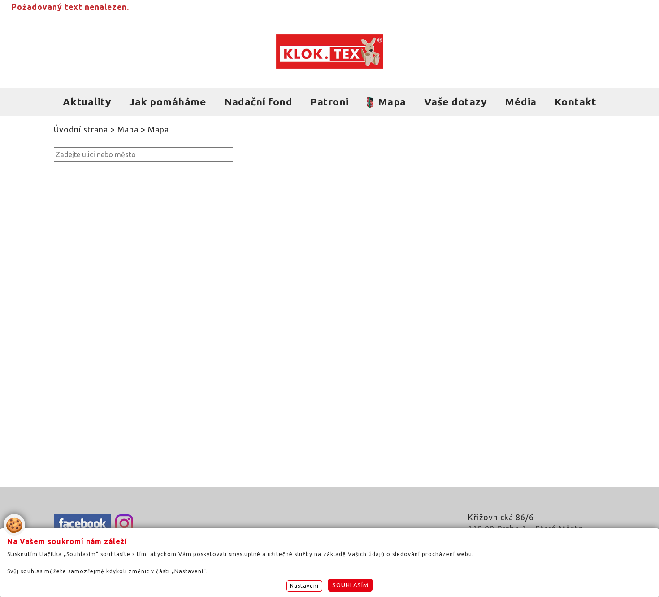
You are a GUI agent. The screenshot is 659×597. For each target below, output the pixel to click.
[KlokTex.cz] (329, 51)
